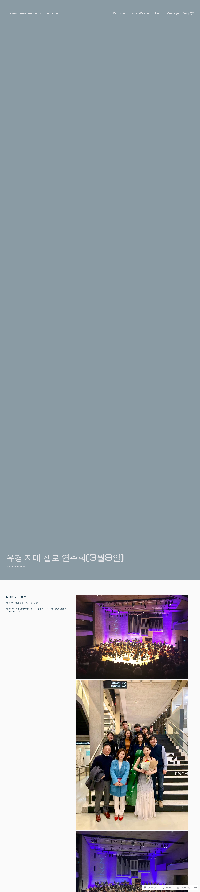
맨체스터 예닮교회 (28, 608)
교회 (47, 608)
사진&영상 (33, 602)
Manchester (14, 611)
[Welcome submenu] (127, 13)
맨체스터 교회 (12, 608)
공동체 (41, 608)
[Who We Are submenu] (150, 13)
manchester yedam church (34, 13)
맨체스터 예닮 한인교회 (17, 602)
